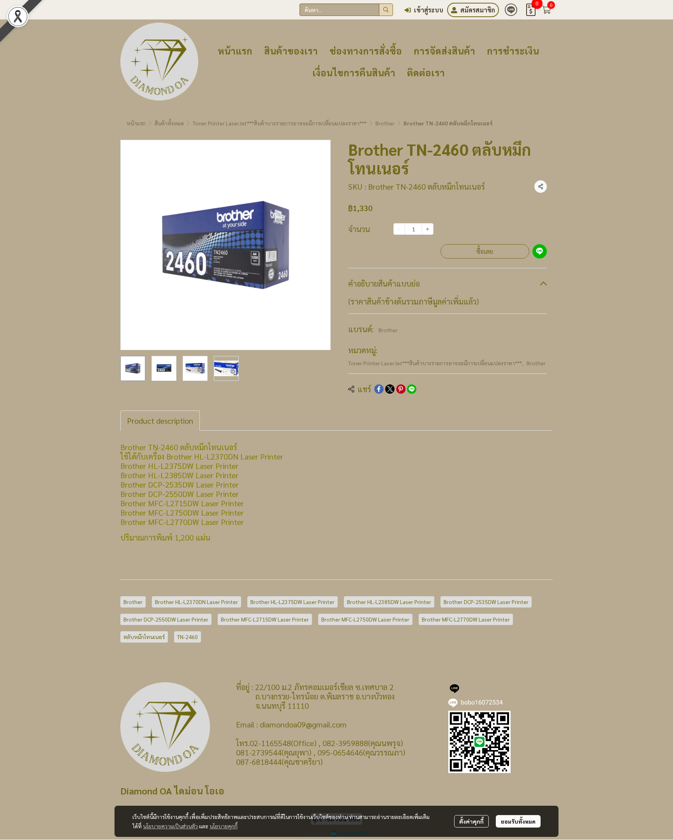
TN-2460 (187, 636)
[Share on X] (390, 389)
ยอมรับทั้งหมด (518, 821)
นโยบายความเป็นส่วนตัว (170, 825)
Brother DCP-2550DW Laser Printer (165, 619)
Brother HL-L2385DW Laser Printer (389, 601)
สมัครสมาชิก (477, 10)
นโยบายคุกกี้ (224, 825)
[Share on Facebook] (379, 389)
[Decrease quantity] (399, 229)
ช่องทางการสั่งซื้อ (365, 50)
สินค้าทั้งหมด (169, 123)
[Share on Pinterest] (400, 389)
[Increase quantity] (427, 229)
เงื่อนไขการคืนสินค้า (353, 72)
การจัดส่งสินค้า (444, 50)
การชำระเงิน (513, 50)
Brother (385, 123)
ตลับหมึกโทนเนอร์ (144, 636)
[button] (346, 10)
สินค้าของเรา (291, 50)
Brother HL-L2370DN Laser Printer (196, 601)
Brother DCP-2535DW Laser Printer (486, 601)
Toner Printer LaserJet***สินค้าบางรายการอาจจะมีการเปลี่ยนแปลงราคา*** (279, 123)
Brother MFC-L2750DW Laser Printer (365, 619)
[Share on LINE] (411, 389)
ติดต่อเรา (426, 72)
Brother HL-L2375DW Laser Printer (292, 601)
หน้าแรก (235, 50)
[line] (511, 10)
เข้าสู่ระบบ (428, 10)
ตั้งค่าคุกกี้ (471, 821)
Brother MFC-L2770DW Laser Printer (466, 619)
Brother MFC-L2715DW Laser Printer (265, 619)
